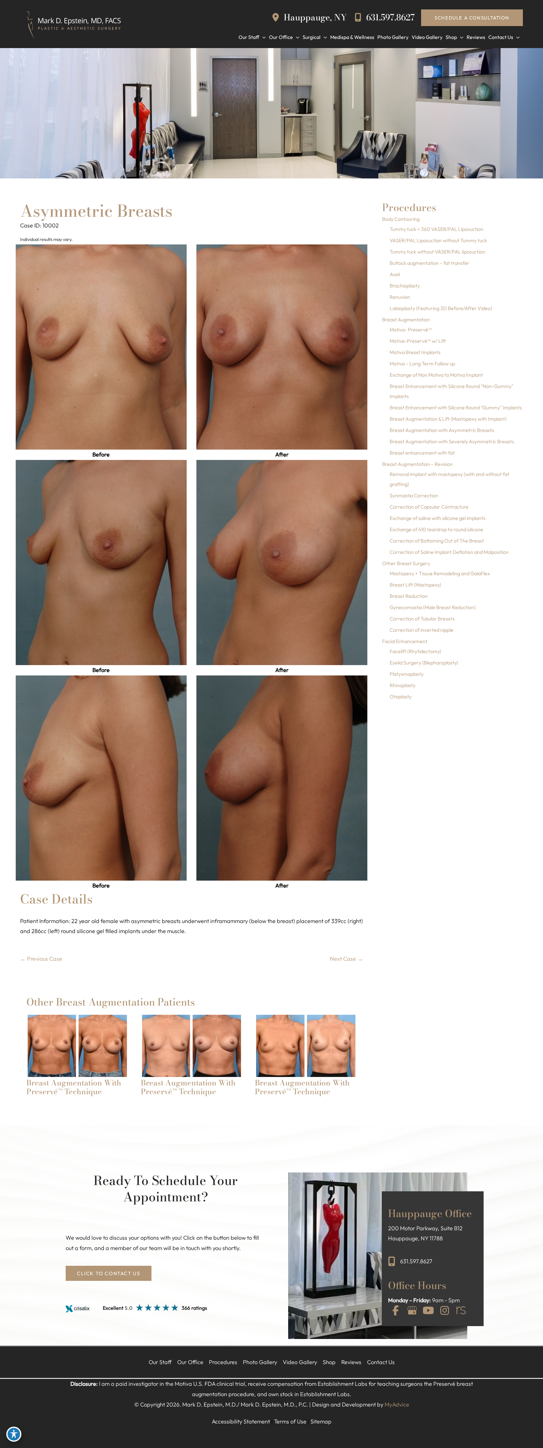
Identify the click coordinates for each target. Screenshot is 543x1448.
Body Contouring (401, 219)
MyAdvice (397, 1404)
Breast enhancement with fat (422, 453)
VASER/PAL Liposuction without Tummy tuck (438, 240)
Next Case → (346, 958)
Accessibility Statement (241, 1421)
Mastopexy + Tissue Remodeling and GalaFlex (440, 573)
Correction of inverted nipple (421, 630)
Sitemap (321, 1421)
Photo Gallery (260, 1362)
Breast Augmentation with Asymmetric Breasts (442, 430)
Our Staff (160, 1362)
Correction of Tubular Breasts (422, 618)
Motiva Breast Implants (415, 352)
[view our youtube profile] (428, 1311)
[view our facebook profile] (395, 1311)
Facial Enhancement (404, 641)
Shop (329, 1362)
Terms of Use (290, 1421)
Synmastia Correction (414, 495)
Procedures (223, 1362)
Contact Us (381, 1362)
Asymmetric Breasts (96, 210)
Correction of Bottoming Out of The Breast (437, 541)
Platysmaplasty (407, 674)
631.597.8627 (389, 17)
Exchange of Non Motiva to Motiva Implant (436, 375)
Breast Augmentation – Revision (417, 464)
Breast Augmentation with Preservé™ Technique (73, 1087)
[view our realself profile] (461, 1311)
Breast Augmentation (406, 319)
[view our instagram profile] (444, 1311)
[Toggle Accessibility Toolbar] (13, 1434)
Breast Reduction (409, 596)
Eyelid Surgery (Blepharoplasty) (424, 662)
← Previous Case (41, 958)
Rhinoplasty (402, 685)
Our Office (190, 1362)
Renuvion (400, 297)
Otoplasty (401, 696)
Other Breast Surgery (406, 563)
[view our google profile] (412, 1311)
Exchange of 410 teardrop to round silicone (436, 529)
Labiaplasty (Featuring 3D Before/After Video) (441, 308)
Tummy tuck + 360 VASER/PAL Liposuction (436, 229)
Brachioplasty (405, 285)
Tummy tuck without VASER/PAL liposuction (437, 252)
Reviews (351, 1362)
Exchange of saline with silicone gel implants (437, 518)
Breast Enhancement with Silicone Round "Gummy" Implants (456, 407)
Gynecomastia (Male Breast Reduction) (433, 607)
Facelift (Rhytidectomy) (415, 651)
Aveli (395, 274)
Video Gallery (300, 1362)
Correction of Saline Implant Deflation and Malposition (449, 552)
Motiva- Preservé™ (411, 329)
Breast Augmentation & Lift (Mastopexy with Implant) (448, 419)
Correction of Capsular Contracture (429, 507)
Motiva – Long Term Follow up (422, 363)
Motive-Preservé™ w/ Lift (418, 341)
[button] (472, 17)
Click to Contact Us (108, 1273)
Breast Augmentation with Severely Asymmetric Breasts (452, 441)
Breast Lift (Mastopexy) (415, 585)
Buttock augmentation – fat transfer (429, 263)
